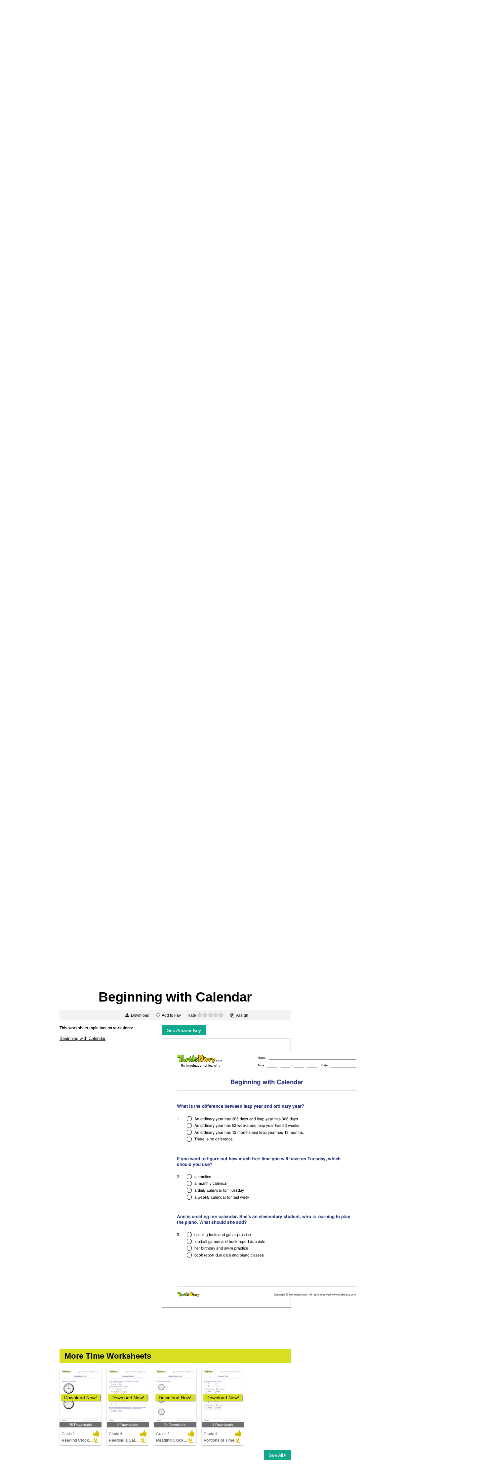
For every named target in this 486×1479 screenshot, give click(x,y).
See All (276, 1455)
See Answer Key (184, 1030)
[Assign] (96, 1440)
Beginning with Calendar (82, 1038)
